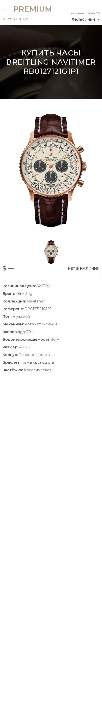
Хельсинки (83, 19)
